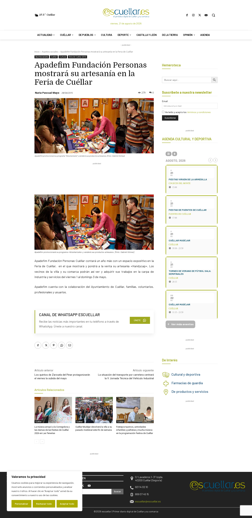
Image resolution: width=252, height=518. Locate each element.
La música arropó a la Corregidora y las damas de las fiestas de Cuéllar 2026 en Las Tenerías (52, 430)
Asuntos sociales (50, 51)
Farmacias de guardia (187, 383)
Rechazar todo (44, 503)
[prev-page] (36, 441)
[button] (213, 15)
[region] (44, 491)
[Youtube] (206, 15)
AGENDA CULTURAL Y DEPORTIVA (187, 139)
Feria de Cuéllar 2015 (77, 57)
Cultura (63, 57)
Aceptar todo (67, 503)
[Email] (69, 345)
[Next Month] (215, 160)
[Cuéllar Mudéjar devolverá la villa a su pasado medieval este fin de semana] (94, 410)
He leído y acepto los (188, 112)
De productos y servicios (189, 391)
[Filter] (168, 154)
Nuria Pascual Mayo (47, 92)
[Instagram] (193, 15)
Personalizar (21, 503)
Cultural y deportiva (185, 374)
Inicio (37, 51)
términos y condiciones (199, 112)
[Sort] (174, 154)
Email (165, 101)
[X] (199, 15)
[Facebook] (187, 15)
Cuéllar (54, 57)
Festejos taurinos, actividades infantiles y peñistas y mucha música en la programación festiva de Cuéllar (134, 430)
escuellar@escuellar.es (148, 501)
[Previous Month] (210, 160)
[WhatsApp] (61, 345)
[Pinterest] (53, 345)
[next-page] (42, 441)
